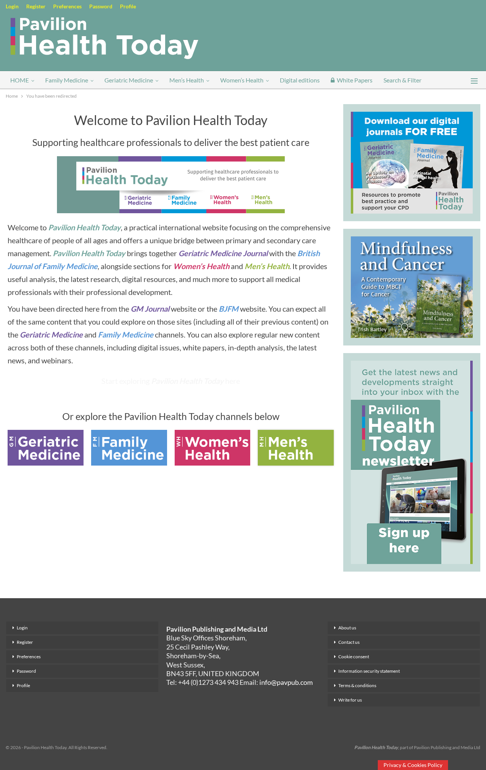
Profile (128, 6)
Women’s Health (242, 80)
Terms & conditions (357, 685)
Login (12, 6)
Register (36, 6)
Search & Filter (402, 80)
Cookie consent (353, 656)
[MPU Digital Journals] (412, 161)
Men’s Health (186, 80)
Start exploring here (170, 380)
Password (100, 6)
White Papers (354, 80)
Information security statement (369, 671)
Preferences (67, 6)
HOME (19, 80)
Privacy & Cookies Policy (412, 765)
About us (347, 628)
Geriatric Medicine (128, 80)
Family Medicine (66, 80)
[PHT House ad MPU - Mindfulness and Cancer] (412, 285)
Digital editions (300, 80)
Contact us (349, 642)
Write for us (350, 700)
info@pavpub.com (286, 682)
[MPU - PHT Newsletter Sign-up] (412, 461)
